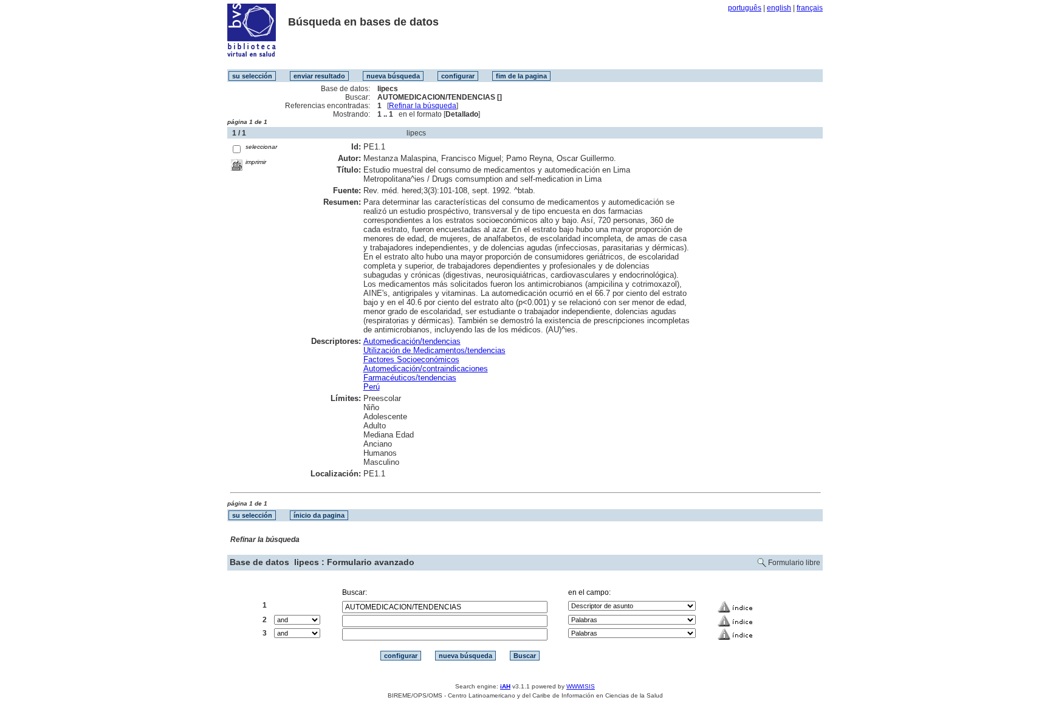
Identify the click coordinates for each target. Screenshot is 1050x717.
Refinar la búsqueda (422, 105)
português (744, 8)
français (810, 8)
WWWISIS (580, 686)
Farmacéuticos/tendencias (409, 377)
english (779, 8)
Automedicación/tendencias (412, 341)
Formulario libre (794, 562)
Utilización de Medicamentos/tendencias (434, 350)
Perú (371, 386)
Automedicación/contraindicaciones (425, 368)
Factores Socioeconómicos (411, 359)
